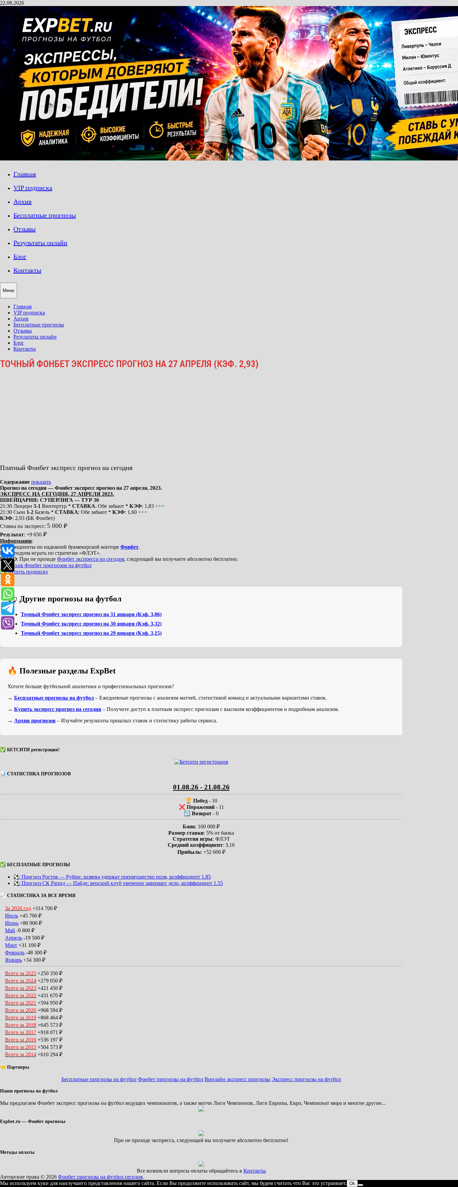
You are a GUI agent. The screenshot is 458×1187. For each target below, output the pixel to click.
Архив (22, 201)
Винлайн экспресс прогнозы (237, 1079)
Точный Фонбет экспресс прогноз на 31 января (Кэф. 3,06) (91, 614)
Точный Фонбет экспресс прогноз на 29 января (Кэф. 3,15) (91, 633)
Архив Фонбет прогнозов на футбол (50, 565)
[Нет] (360, 1185)
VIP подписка (32, 187)
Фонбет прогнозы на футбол (170, 1079)
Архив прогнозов (35, 720)
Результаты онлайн (40, 242)
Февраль (14, 952)
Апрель (13, 938)
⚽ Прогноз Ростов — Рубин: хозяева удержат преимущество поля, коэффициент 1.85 (112, 877)
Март (11, 945)
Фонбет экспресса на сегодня (90, 559)
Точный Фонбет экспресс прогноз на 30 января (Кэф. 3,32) (91, 624)
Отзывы (24, 229)
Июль (11, 915)
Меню (8, 290)
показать (41, 482)
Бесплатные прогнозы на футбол (54, 698)
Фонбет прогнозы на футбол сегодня (100, 1177)
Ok (352, 1183)
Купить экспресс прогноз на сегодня (57, 709)
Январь (13, 960)
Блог (19, 256)
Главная (24, 174)
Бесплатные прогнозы (44, 215)
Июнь (11, 923)
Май (10, 930)
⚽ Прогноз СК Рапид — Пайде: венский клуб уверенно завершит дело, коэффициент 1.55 (118, 883)
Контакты (27, 270)
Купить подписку (28, 572)
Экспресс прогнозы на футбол (306, 1079)
